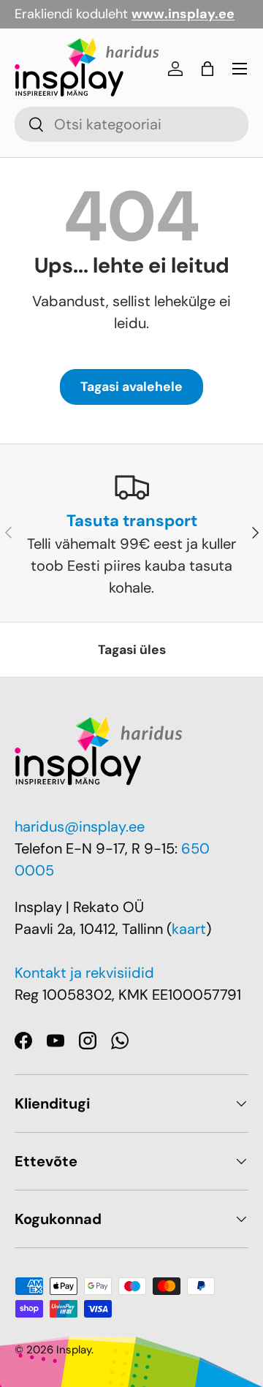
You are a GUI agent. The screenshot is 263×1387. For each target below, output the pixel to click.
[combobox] (131, 124)
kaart (189, 928)
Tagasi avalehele (131, 387)
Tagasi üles (132, 650)
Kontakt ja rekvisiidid (84, 972)
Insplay (73, 1349)
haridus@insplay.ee (80, 826)
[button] (207, 69)
